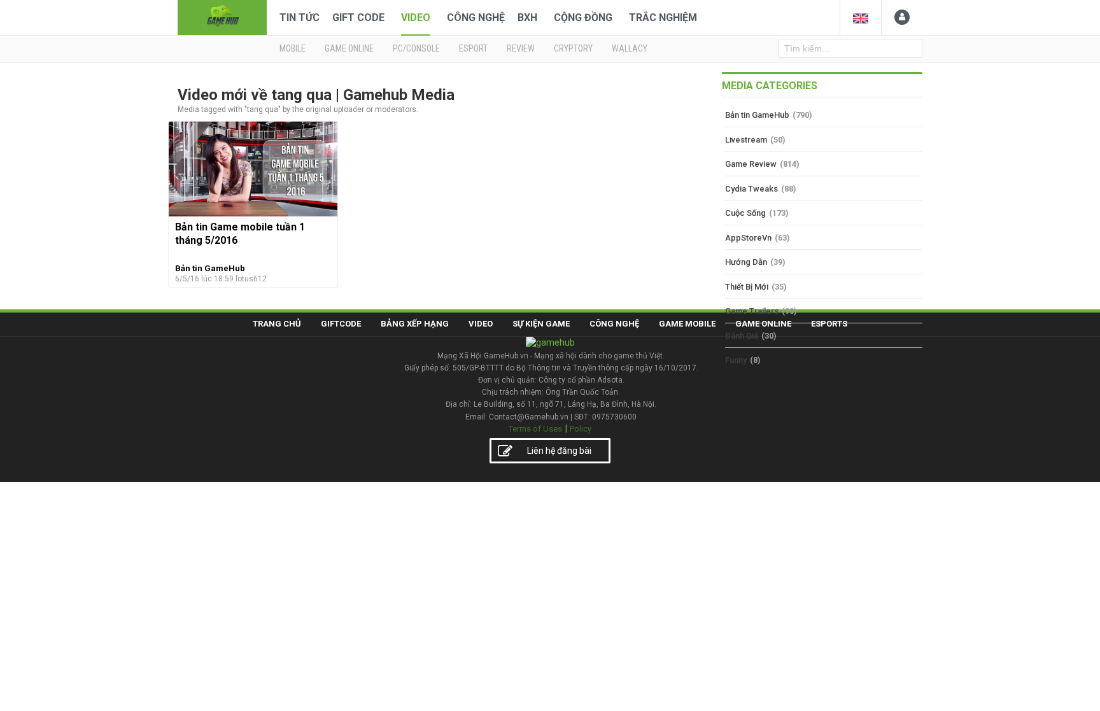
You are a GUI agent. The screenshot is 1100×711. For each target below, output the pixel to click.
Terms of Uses (535, 428)
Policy (580, 428)
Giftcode (341, 323)
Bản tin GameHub (210, 268)
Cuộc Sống (745, 213)
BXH (527, 17)
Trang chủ (277, 323)
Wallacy (629, 48)
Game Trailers (752, 311)
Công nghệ (476, 17)
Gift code (358, 17)
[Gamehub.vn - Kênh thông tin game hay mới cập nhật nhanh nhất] (222, 16)
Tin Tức (299, 17)
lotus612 (251, 278)
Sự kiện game (541, 323)
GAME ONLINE (349, 48)
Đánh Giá (741, 336)
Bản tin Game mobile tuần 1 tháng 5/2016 (240, 233)
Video (415, 17)
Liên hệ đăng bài (559, 451)
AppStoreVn (748, 238)
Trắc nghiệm (663, 17)
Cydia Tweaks (751, 189)
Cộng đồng (583, 17)
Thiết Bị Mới (746, 287)
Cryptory (573, 48)
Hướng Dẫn (746, 262)
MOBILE (292, 48)
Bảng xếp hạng (415, 323)
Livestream (746, 139)
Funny (736, 360)
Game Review (751, 164)
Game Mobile (687, 323)
